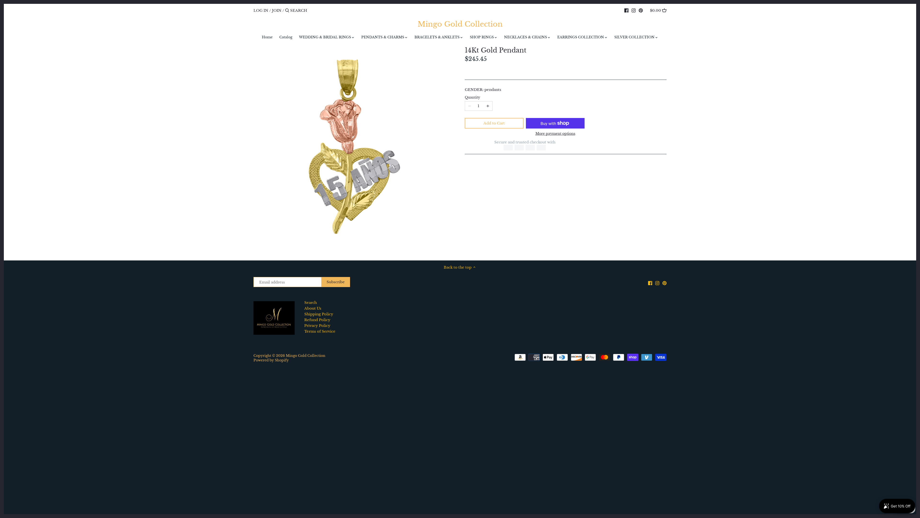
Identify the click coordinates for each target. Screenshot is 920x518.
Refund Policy (317, 320)
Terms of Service (319, 331)
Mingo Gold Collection (460, 24)
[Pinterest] (641, 10)
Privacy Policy (317, 325)
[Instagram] (634, 10)
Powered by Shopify (271, 360)
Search (310, 302)
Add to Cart (494, 123)
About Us (312, 308)
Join (277, 10)
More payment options (555, 133)
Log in (260, 10)
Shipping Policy (318, 314)
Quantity (472, 98)
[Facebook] (626, 10)
